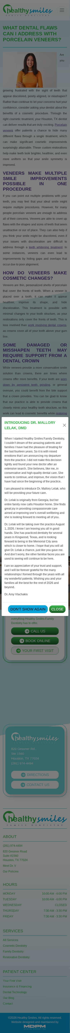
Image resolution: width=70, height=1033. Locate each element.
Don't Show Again (27, 609)
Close (57, 609)
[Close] (64, 425)
